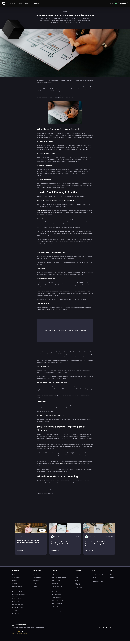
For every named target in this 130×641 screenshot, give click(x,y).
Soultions (14, 583)
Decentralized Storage (18, 604)
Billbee (35, 583)
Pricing (20, 3)
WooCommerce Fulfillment (59, 589)
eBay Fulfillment (56, 592)
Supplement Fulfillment (58, 611)
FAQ (111, 574)
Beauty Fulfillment (56, 606)
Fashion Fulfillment (57, 603)
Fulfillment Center (17, 599)
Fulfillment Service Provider (59, 577)
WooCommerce (37, 577)
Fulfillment (54, 574)
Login (115, 3)
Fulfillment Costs (16, 601)
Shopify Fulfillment (57, 586)
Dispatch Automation (17, 607)
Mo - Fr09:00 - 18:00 (95, 578)
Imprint (76, 580)
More (34, 589)
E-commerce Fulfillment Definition (18, 595)
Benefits (14, 580)
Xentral (35, 586)
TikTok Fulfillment (56, 583)
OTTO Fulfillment (56, 594)
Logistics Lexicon (16, 616)
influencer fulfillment (57, 609)
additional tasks (63, 463)
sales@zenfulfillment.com (98, 574)
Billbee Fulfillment (56, 597)
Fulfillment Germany (17, 586)
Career (76, 577)
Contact (112, 577)
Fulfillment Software (57, 580)
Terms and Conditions (77, 584)
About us (77, 574)
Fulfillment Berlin (16, 589)
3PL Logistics (15, 610)
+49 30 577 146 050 (97, 581)
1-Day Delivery (11, 3)
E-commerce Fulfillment (18, 592)
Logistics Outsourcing (57, 600)
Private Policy (78, 587)
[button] (28, 4)
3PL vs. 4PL (15, 613)
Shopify (35, 574)
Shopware (36, 580)
